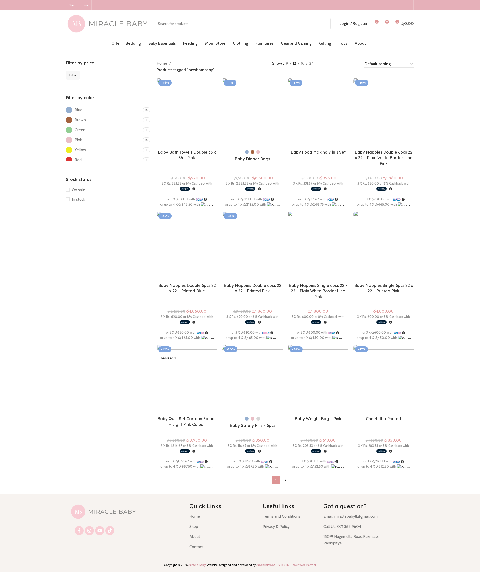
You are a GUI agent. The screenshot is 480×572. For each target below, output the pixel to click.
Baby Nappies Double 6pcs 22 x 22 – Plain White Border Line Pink (383, 158)
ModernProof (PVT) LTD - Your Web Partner (286, 565)
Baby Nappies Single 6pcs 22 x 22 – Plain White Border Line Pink (318, 291)
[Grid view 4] (354, 63)
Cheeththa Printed (383, 418)
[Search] (325, 23)
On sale (78, 189)
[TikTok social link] (407, 5)
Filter (73, 75)
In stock (78, 199)
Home (162, 63)
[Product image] (187, 112)
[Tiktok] (110, 530)
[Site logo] (107, 23)
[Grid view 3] (345, 63)
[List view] (326, 63)
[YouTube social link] (401, 5)
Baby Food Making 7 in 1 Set (318, 152)
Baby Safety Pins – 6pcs (253, 425)
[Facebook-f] (79, 530)
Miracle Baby (197, 565)
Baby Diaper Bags (252, 158)
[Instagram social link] (395, 5)
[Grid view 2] (335, 63)
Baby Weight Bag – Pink (318, 418)
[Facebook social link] (388, 5)
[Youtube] (99, 530)
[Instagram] (89, 530)
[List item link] (222, 516)
